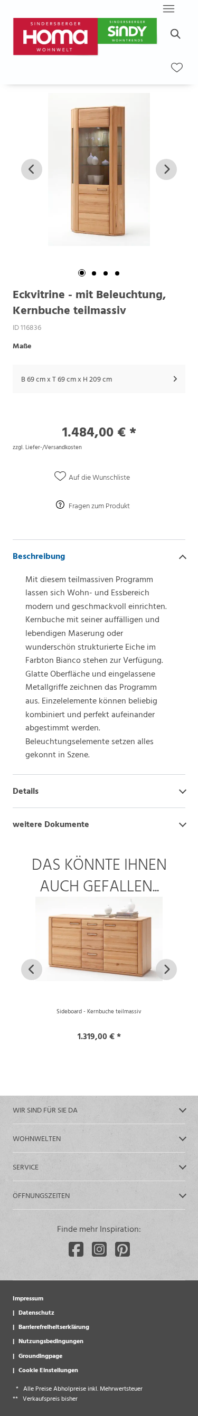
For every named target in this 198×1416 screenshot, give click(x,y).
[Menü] (168, 8)
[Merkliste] (176, 67)
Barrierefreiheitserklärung (53, 1326)
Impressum (28, 1298)
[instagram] (99, 1249)
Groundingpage (40, 1355)
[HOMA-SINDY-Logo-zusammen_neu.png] (87, 38)
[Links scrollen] (31, 169)
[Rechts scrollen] (166, 169)
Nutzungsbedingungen (50, 1340)
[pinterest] (122, 1249)
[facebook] (76, 1249)
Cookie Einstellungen (48, 1369)
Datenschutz (36, 1312)
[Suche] (174, 33)
